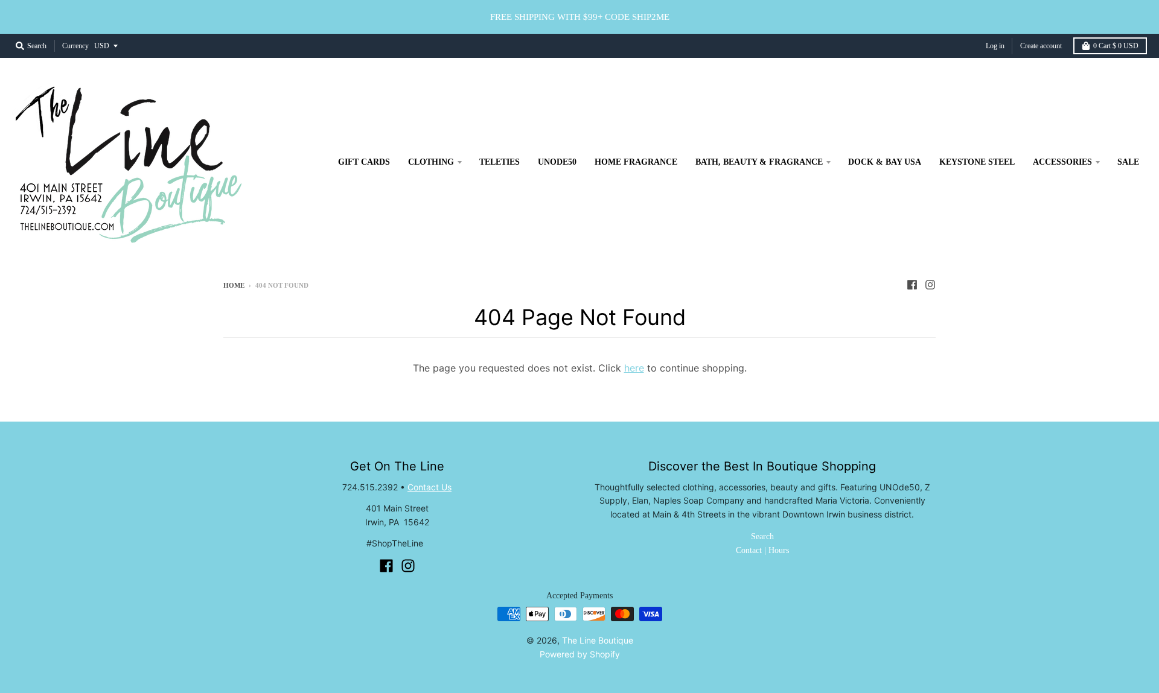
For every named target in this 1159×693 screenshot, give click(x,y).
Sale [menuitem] (1128, 161)
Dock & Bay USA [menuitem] (884, 161)
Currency (75, 46)
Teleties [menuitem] (499, 161)
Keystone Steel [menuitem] (977, 161)
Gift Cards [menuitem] (364, 161)
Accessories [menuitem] (1062, 161)
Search (762, 536)
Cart (1115, 46)
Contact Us (429, 487)
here (634, 368)
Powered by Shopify (580, 654)
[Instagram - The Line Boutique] (930, 284)
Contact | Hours (762, 550)
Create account (1041, 46)
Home (233, 285)
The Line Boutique (597, 640)
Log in (995, 46)
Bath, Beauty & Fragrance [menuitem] (759, 161)
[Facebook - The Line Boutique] (912, 284)
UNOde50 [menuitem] (557, 161)
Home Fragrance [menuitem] (636, 161)
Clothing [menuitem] (431, 161)
